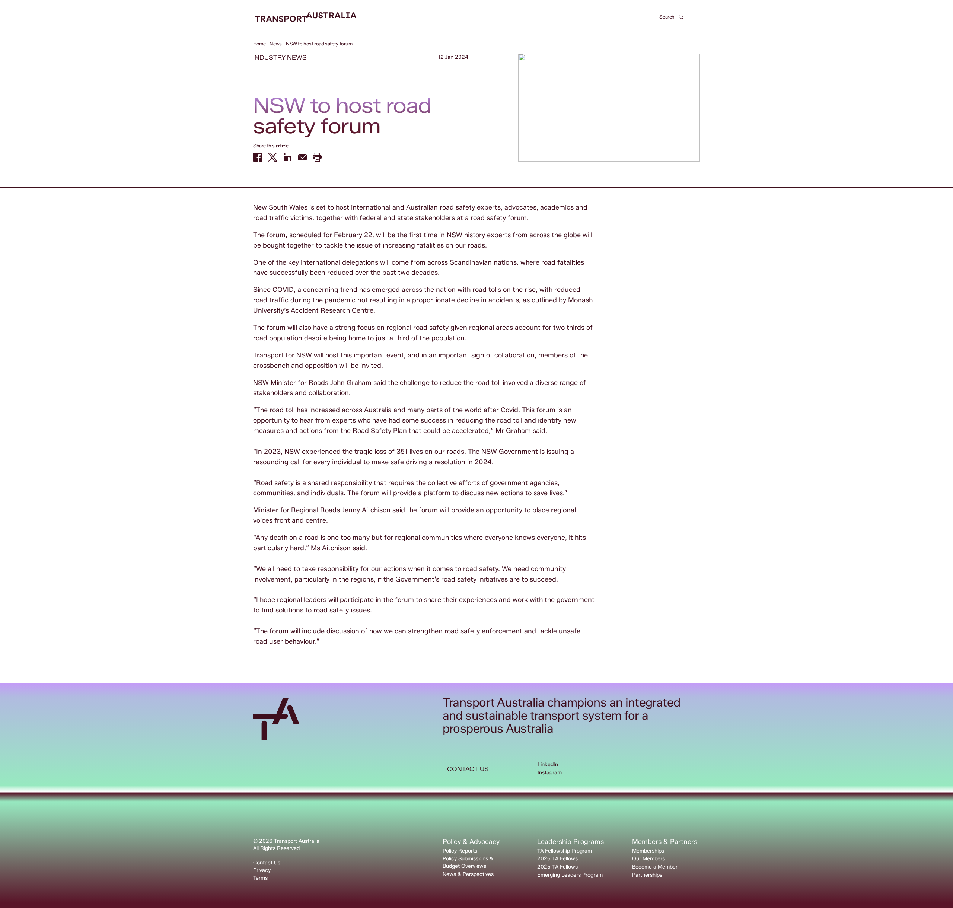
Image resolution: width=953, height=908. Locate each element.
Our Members (648, 859)
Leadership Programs (570, 842)
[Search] (681, 17)
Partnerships (647, 875)
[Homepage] (305, 17)
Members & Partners (664, 842)
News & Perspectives (468, 874)
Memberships (648, 851)
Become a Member (655, 867)
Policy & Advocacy (471, 842)
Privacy (262, 870)
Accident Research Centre (331, 310)
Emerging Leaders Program (570, 875)
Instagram (550, 773)
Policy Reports (460, 851)
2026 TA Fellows (557, 859)
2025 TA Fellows (557, 867)
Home (259, 44)
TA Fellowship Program (564, 851)
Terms (260, 878)
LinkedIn (548, 764)
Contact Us (266, 863)
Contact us (468, 768)
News (275, 44)
